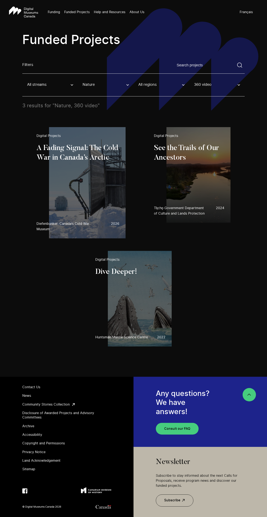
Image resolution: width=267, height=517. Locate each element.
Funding (54, 12)
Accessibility (32, 434)
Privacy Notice (33, 452)
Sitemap (28, 469)
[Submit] (240, 65)
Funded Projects (77, 12)
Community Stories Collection (46, 404)
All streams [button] (37, 85)
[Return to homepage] (23, 12)
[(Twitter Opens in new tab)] (33, 490)
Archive (28, 426)
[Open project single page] (81, 182)
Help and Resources (109, 12)
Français (246, 12)
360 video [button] (203, 85)
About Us (137, 12)
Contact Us (31, 387)
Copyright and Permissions (43, 443)
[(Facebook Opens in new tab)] (24, 490)
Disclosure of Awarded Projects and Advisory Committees (58, 415)
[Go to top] (249, 394)
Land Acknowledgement (41, 460)
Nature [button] (89, 85)
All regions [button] (147, 85)
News (26, 395)
